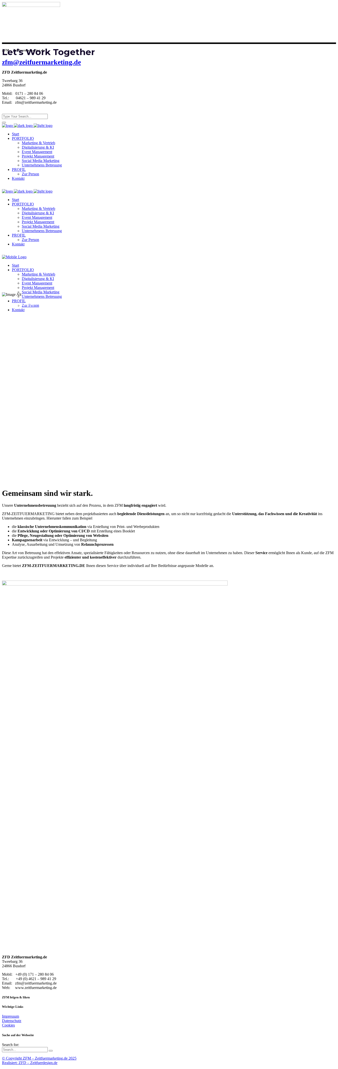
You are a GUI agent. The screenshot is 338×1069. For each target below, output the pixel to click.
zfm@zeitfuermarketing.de (41, 62)
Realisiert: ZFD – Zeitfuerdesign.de (29, 1063)
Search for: (10, 1045)
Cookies (8, 1025)
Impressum (10, 1016)
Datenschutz (11, 1021)
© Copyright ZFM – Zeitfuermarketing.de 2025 (39, 1058)
